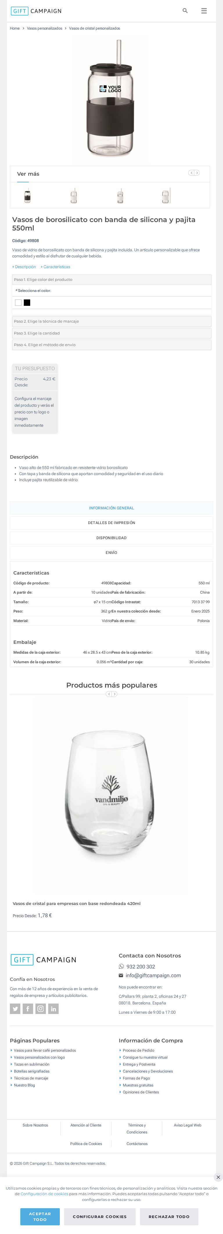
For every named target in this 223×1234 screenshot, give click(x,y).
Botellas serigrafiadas (31, 1071)
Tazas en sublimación (31, 1064)
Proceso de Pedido (138, 1050)
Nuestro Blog (24, 1085)
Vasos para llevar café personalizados (45, 1050)
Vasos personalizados (44, 28)
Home (15, 28)
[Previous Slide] (191, 173)
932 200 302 (140, 967)
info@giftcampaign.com (153, 975)
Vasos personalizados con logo (39, 1057)
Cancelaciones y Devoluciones (148, 1071)
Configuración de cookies (44, 1193)
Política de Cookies (86, 1144)
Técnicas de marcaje (31, 1078)
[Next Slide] (197, 173)
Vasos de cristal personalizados (94, 28)
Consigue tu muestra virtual (145, 1057)
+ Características (55, 266)
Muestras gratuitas (138, 1085)
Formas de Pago (136, 1078)
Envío (111, 552)
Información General (111, 508)
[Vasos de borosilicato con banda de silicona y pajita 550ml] (110, 100)
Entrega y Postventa (139, 1064)
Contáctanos (137, 1144)
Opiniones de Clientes (141, 1092)
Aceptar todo (40, 1216)
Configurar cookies (100, 1216)
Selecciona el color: (33, 290)
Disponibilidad (111, 538)
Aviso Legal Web (188, 1125)
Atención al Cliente (86, 1125)
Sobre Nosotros (35, 1125)
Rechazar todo (169, 1216)
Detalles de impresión (111, 523)
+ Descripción (24, 266)
